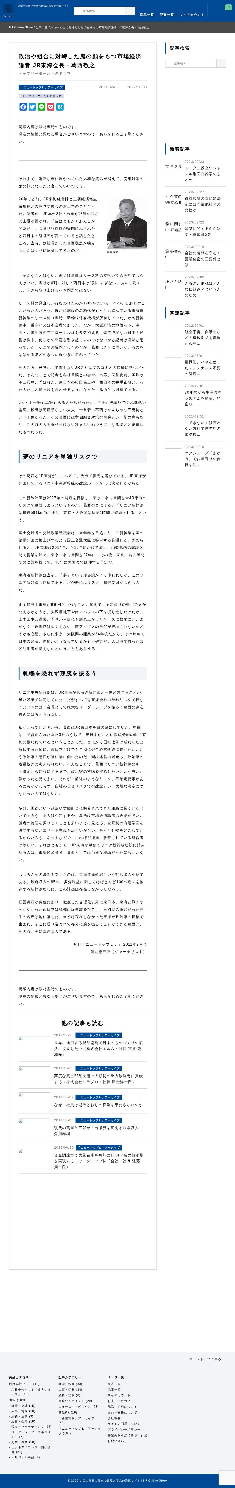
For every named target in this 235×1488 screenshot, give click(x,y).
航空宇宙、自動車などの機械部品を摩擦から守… (203, 338)
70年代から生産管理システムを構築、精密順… (203, 398)
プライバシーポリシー (124, 1429)
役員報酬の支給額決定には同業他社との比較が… (203, 204)
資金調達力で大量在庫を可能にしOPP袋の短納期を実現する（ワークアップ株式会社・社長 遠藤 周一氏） (99, 1161)
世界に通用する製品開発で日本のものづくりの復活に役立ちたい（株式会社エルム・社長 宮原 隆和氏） (98, 1048)
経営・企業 (19, 1421)
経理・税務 (67, 1384)
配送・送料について (122, 1406)
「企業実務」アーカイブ (77, 1418)
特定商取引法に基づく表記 (127, 1435)
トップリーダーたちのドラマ (42, 96)
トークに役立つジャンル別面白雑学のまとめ (203, 174)
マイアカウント (192, 15)
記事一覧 (167, 15)
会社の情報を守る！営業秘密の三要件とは (203, 259)
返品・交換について (122, 1412)
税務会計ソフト (20, 1384)
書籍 (12, 1400)
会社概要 (114, 1418)
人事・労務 (19, 1411)
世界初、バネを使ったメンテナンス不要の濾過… (203, 368)
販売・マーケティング (27, 1426)
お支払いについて (121, 1401)
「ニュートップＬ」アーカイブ (41, 87)
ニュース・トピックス (75, 1406)
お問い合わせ (117, 1441)
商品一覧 (147, 15)
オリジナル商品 (22, 1457)
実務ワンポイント (72, 1401)
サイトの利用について (124, 1423)
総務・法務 (19, 1416)
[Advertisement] (83, 1221)
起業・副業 (19, 1442)
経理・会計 (19, 1406)
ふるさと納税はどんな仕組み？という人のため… (203, 289)
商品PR (64, 1412)
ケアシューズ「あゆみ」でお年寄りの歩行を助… (203, 459)
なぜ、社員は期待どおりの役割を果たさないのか (98, 1105)
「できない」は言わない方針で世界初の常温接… (203, 428)
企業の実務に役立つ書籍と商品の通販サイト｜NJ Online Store (40, 13)
